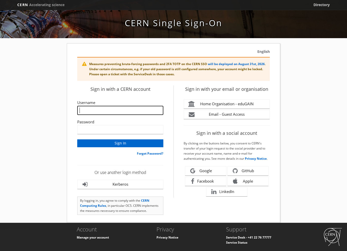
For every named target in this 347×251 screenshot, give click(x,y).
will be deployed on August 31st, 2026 (236, 64)
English (263, 51)
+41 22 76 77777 (259, 237)
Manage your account (93, 237)
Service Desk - (237, 237)
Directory (321, 4)
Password (85, 121)
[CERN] (333, 237)
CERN (41, 4)
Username (86, 102)
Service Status (236, 242)
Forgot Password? (150, 153)
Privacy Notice (256, 158)
